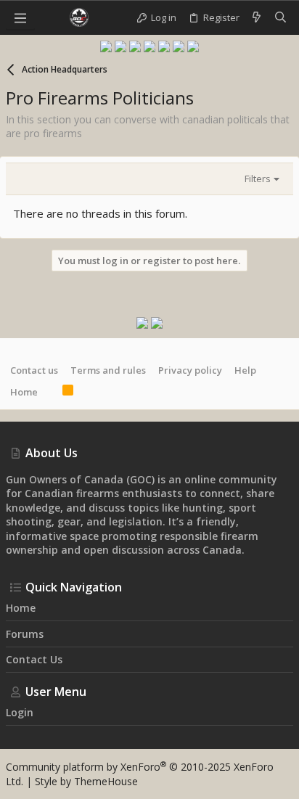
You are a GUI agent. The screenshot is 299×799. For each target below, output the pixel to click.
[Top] (50, 392)
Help (245, 370)
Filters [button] (258, 178)
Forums (25, 634)
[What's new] (256, 17)
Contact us (34, 370)
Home (24, 391)
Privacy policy (190, 370)
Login (19, 712)
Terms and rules (108, 370)
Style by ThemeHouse (86, 781)
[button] (20, 17)
